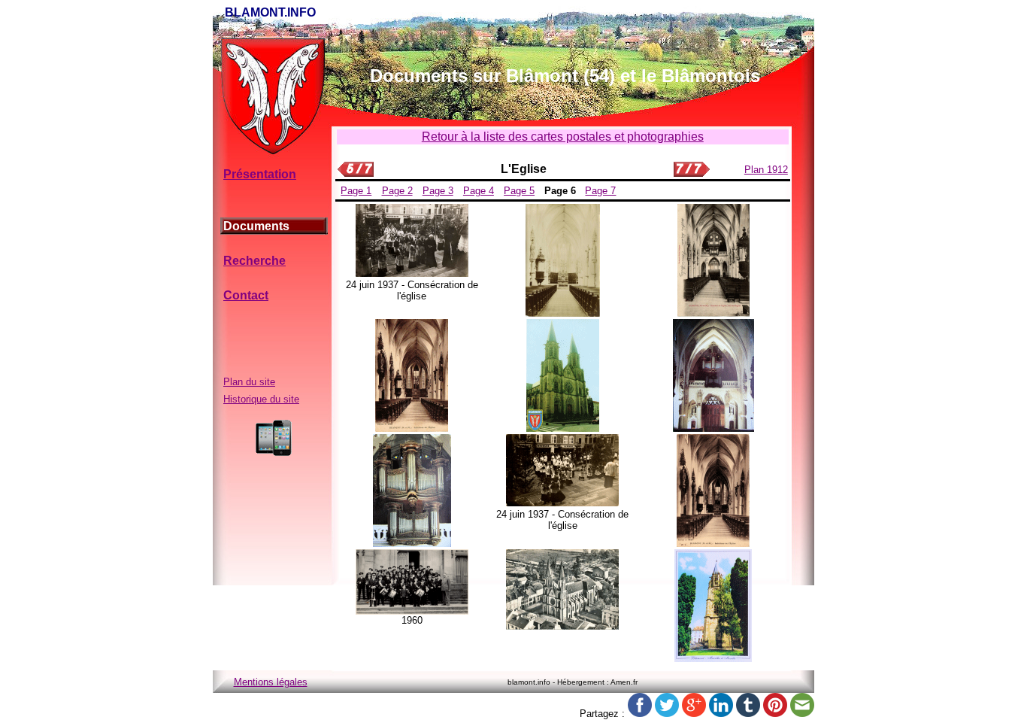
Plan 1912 (766, 169)
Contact (245, 295)
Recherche (254, 260)
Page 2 (397, 190)
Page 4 (478, 190)
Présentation (259, 174)
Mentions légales (270, 682)
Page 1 (356, 190)
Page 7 (600, 190)
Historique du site (261, 399)
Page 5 (519, 190)
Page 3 (438, 190)
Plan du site (249, 381)
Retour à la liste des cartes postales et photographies (563, 136)
